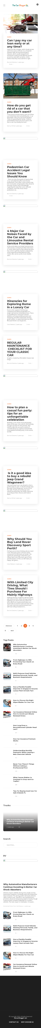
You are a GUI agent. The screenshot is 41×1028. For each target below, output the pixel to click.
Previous (9, 626)
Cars (9, 37)
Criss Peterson (11, 324)
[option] (20, 721)
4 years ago (20, 62)
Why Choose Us (27, 1022)
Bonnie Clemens (12, 62)
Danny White (11, 126)
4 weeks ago (10, 827)
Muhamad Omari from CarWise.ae (13, 906)
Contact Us (13, 1022)
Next (12, 630)
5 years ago (19, 126)
